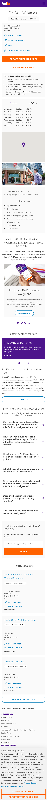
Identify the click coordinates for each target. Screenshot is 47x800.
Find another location (19, 51)
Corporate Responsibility (11, 736)
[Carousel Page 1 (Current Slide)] (19, 363)
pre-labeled (30, 79)
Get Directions (13, 35)
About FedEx (6, 717)
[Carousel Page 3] (28, 363)
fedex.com (15, 398)
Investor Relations (8, 723)
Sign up (7, 356)
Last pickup (33, 103)
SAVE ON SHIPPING (18, 66)
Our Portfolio (6, 720)
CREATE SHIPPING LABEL (19, 58)
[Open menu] (44, 3)
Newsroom (5, 739)
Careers (4, 726)
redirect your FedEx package (29, 92)
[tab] (18, 323)
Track (23, 551)
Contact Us (5, 742)
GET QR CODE (22, 312)
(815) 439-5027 (14, 644)
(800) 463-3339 (14, 683)
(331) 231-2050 (14, 602)
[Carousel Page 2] (23, 363)
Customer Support (15, 40)
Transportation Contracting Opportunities (18, 730)
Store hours (14, 103)
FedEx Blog (6, 733)
